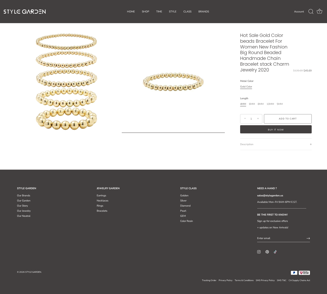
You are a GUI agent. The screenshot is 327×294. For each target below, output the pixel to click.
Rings (100, 205)
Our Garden (23, 200)
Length (244, 98)
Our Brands (23, 195)
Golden (184, 195)
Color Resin (186, 221)
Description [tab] (246, 144)
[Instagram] (259, 251)
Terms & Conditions (244, 280)
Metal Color (247, 81)
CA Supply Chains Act (299, 280)
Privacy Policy (225, 280)
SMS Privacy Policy (265, 280)
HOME (131, 11)
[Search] (311, 11)
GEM (183, 216)
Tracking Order (209, 280)
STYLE (172, 11)
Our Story (22, 205)
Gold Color (246, 86)
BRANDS (203, 11)
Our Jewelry (24, 211)
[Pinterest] (267, 251)
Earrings (101, 195)
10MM (270, 103)
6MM (252, 103)
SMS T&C (281, 280)
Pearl (183, 211)
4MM (243, 103)
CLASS (187, 11)
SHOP (145, 11)
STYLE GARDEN (33, 272)
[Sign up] (308, 238)
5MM (280, 103)
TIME (159, 11)
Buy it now (276, 129)
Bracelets (102, 211)
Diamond (185, 205)
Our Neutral (23, 216)
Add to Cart (288, 118)
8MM (261, 103)
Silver (183, 200)
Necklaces (102, 200)
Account (299, 11)
